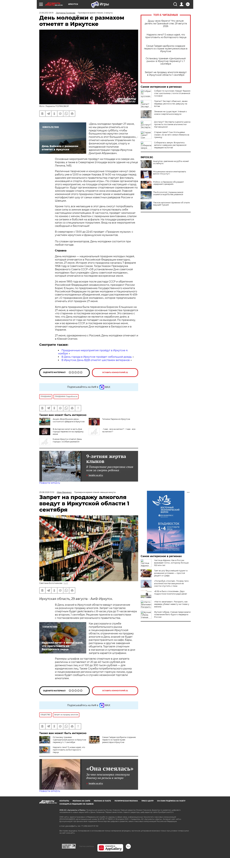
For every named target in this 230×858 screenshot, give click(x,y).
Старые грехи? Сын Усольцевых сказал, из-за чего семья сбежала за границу (171, 134)
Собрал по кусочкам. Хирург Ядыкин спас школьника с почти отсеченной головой (172, 93)
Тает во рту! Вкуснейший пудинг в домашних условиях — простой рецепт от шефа (170, 573)
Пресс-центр (147, 801)
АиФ (66, 583)
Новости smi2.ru (49, 482)
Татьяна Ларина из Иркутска (116, 419)
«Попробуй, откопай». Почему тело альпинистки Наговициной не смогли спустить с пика (171, 583)
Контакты (64, 801)
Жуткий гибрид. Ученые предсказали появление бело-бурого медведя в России (172, 614)
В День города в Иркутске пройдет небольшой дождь (96, 356)
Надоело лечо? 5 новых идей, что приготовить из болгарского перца (165, 36)
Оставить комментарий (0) (115, 372)
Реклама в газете (102, 801)
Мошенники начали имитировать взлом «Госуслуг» (169, 173)
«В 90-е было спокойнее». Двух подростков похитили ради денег (170, 592)
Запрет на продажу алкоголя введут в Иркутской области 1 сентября (166, 73)
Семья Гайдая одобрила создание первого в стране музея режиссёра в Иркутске (165, 49)
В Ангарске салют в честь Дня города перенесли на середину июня (68, 431)
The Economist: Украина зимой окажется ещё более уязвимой (168, 193)
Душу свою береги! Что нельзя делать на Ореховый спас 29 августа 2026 (166, 24)
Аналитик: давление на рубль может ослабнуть (171, 162)
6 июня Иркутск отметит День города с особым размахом (67, 440)
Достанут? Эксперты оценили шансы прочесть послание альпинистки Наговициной (172, 124)
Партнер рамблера (86, 846)
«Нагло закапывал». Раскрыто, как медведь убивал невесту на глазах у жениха (171, 604)
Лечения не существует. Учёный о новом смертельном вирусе (170, 112)
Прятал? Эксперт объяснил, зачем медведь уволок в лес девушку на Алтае (170, 103)
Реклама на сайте (81, 801)
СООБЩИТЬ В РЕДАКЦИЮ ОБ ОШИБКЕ (76, 804)
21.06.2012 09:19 (46, 13)
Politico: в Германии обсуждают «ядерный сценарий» (168, 183)
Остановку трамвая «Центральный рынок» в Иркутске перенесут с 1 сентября (166, 61)
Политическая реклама (126, 801)
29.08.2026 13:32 (46, 492)
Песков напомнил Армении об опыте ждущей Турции (171, 204)
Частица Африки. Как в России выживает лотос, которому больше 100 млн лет (171, 562)
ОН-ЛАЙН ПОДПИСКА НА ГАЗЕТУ (171, 801)
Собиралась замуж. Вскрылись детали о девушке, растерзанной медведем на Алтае (170, 145)
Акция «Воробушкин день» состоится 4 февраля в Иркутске (68, 420)
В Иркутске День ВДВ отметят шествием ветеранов (95, 360)
